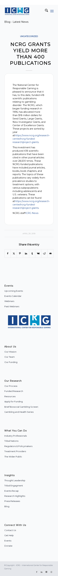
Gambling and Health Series (19, 412)
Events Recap (11, 491)
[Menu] (52, 11)
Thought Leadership (14, 480)
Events (7, 540)
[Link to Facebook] (36, 572)
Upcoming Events (13, 291)
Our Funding (10, 362)
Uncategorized (29, 36)
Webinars (9, 301)
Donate (8, 545)
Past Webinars (11, 306)
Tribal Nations (11, 441)
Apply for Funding (13, 401)
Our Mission (10, 351)
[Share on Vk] (38, 253)
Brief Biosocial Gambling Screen (21, 407)
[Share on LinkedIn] (26, 253)
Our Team (9, 357)
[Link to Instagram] (51, 572)
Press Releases (12, 501)
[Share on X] (14, 253)
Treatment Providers (15, 451)
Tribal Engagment (13, 485)
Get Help (9, 535)
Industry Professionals (15, 435)
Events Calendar (12, 296)
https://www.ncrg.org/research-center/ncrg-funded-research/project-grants (31, 139)
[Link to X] (46, 572)
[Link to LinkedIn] (41, 572)
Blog (6, 506)
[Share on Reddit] (44, 253)
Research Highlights (14, 496)
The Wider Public (13, 456)
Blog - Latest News (16, 21)
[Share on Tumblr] (32, 253)
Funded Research (13, 391)
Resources (9, 396)
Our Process (10, 386)
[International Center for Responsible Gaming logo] (24, 11)
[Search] (45, 11)
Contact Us (10, 530)
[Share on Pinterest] (20, 253)
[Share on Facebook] (8, 253)
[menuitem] (45, 11)
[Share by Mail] (50, 253)
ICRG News (31, 213)
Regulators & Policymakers (18, 446)
